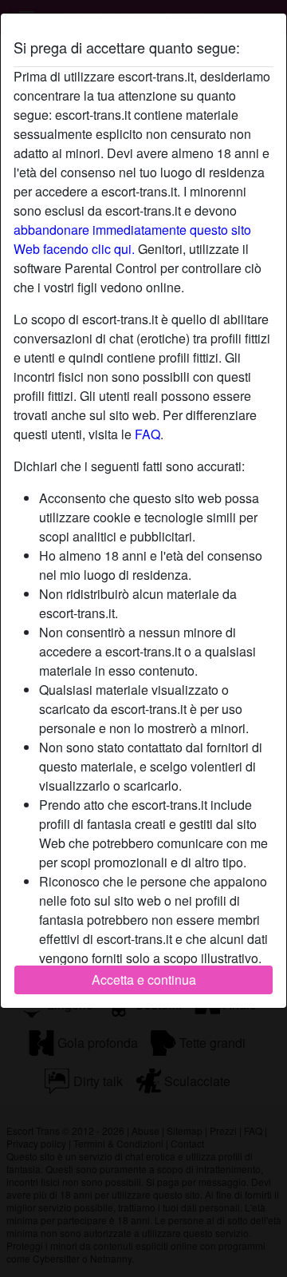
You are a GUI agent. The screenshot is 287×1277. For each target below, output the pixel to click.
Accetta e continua (144, 979)
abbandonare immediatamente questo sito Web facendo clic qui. (132, 239)
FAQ (147, 434)
